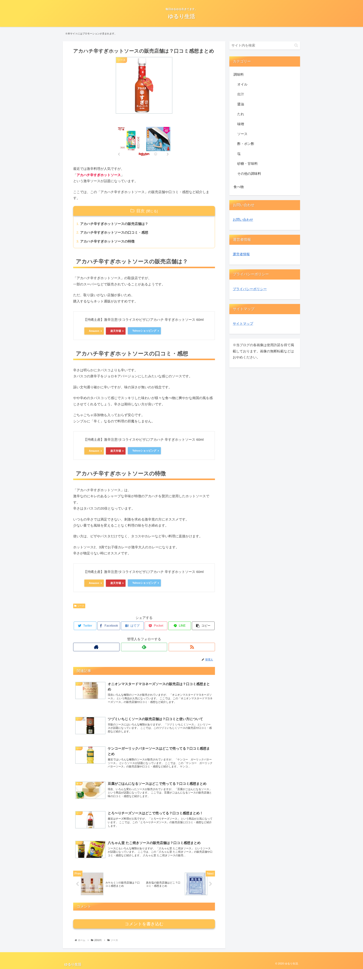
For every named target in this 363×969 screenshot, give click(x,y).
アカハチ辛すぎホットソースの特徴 (107, 241)
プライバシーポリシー (250, 289)
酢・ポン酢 (245, 144)
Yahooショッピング (144, 330)
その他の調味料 (249, 174)
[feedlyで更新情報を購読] (144, 647)
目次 (140, 210)
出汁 (240, 94)
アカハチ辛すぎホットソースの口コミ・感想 (114, 232)
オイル (242, 84)
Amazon (94, 330)
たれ (240, 114)
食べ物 (238, 187)
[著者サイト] (96, 647)
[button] (296, 45)
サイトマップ (243, 324)
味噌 (240, 124)
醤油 (240, 104)
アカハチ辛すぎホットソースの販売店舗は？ (114, 224)
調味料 (238, 74)
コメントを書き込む (144, 924)
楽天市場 (115, 330)
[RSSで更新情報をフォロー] (192, 647)
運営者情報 (241, 254)
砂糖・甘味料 (247, 164)
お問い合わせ (243, 219)
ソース (80, 606)
